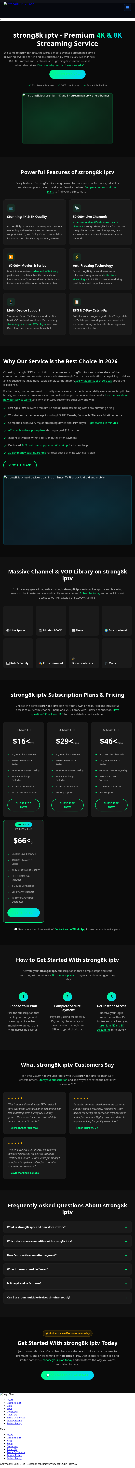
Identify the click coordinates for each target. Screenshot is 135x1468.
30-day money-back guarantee (27, 452)
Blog (9, 1405)
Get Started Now (67, 74)
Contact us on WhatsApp (69, 929)
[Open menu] (127, 7)
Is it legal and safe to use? (24, 1283)
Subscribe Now (23, 805)
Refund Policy (14, 1423)
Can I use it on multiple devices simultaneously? (38, 1297)
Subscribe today (90, 593)
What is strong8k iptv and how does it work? (36, 1227)
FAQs (10, 1399)
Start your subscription (53, 1080)
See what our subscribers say (93, 380)
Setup (10, 1408)
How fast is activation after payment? (32, 1255)
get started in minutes (104, 423)
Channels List (14, 1402)
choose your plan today (57, 1360)
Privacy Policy (14, 1420)
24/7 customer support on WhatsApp (45, 445)
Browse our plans (63, 975)
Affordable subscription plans (26, 430)
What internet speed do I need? (27, 1269)
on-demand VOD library (44, 271)
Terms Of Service (16, 1417)
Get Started (24, 912)
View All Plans (20, 465)
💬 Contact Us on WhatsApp (67, 1375)
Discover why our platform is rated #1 (61, 65)
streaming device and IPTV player (26, 324)
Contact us (12, 1411)
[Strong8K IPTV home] (22, 7)
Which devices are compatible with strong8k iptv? (39, 1241)
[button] (67, 1429)
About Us (12, 1414)
